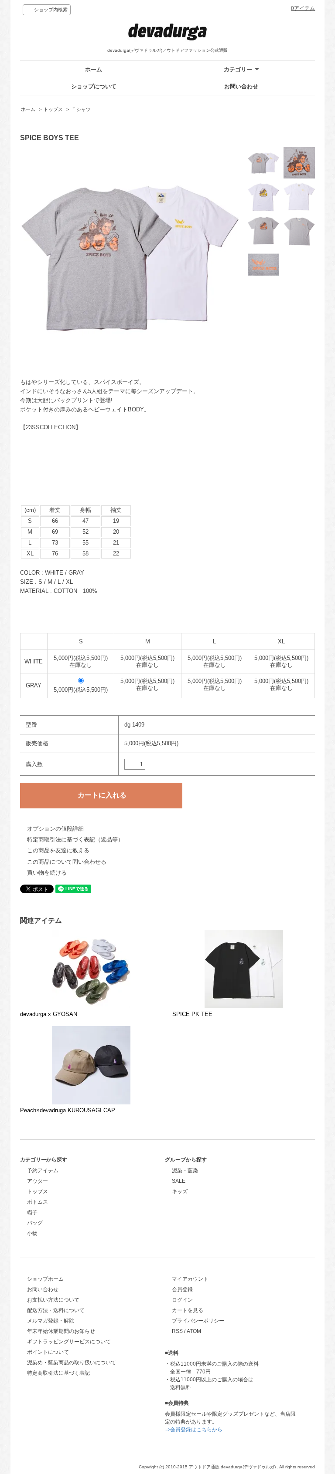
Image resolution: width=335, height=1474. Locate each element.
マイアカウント (190, 1279)
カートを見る (187, 1310)
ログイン (182, 1300)
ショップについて (93, 86)
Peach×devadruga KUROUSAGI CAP (67, 1110)
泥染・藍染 (185, 1171)
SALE (178, 1181)
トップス (53, 109)
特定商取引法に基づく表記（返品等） (75, 839)
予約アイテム (42, 1171)
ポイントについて (48, 1352)
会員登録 (182, 1289)
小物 (32, 1233)
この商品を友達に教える (58, 850)
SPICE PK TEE (192, 1014)
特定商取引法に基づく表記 (58, 1373)
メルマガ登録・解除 (50, 1321)
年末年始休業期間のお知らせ (61, 1331)
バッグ (35, 1223)
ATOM (194, 1331)
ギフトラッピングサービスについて (69, 1342)
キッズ (180, 1191)
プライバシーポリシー (198, 1321)
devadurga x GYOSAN (48, 1014)
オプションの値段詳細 (55, 828)
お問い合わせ (241, 86)
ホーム (93, 69)
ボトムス (37, 1202)
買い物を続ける (47, 872)
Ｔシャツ (81, 109)
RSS (177, 1331)
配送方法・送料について (56, 1310)
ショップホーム (45, 1279)
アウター (37, 1181)
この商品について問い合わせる (66, 861)
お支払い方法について (53, 1300)
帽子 (32, 1212)
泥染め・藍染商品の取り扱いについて (71, 1363)
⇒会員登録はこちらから (193, 1430)
